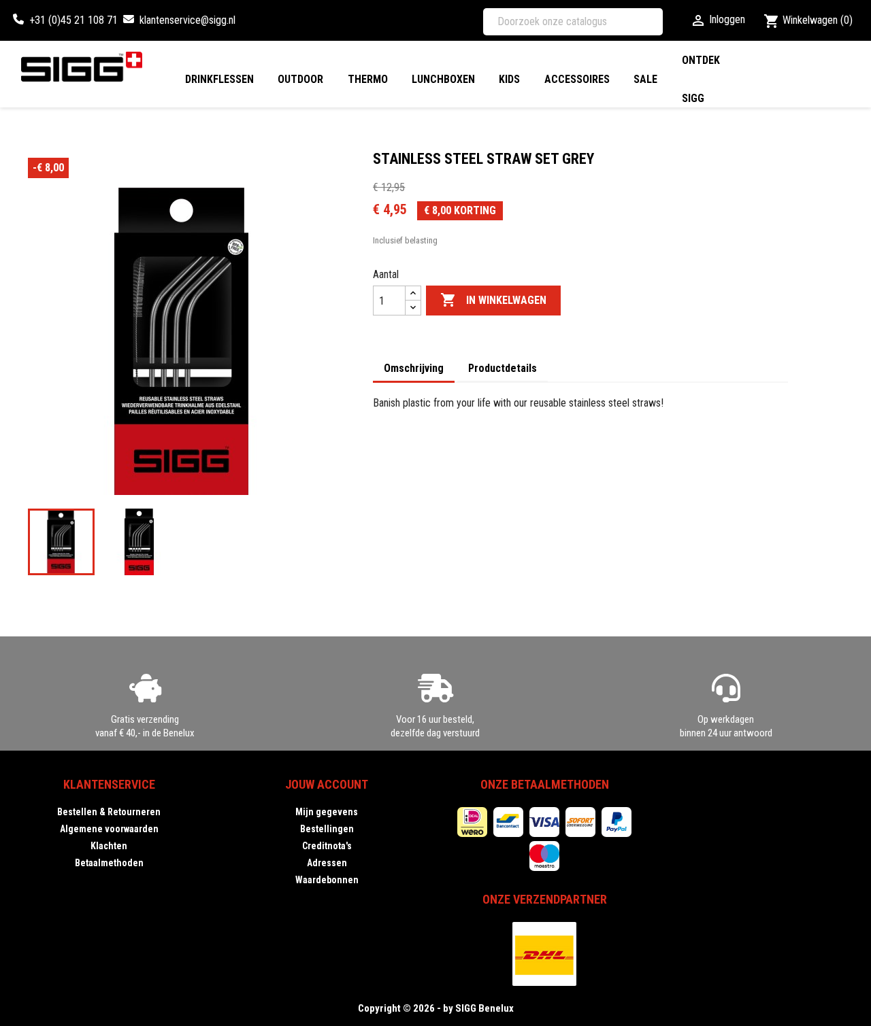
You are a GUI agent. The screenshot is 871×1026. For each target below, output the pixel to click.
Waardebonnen (327, 879)
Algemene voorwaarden (109, 828)
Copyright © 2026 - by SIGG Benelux (436, 1008)
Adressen (327, 862)
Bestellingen (327, 828)
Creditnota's (327, 845)
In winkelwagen (493, 300)
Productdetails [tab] (502, 368)
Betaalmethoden (109, 862)
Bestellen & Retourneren (109, 811)
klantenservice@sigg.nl (187, 20)
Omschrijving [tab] (414, 368)
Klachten (109, 845)
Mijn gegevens (326, 811)
